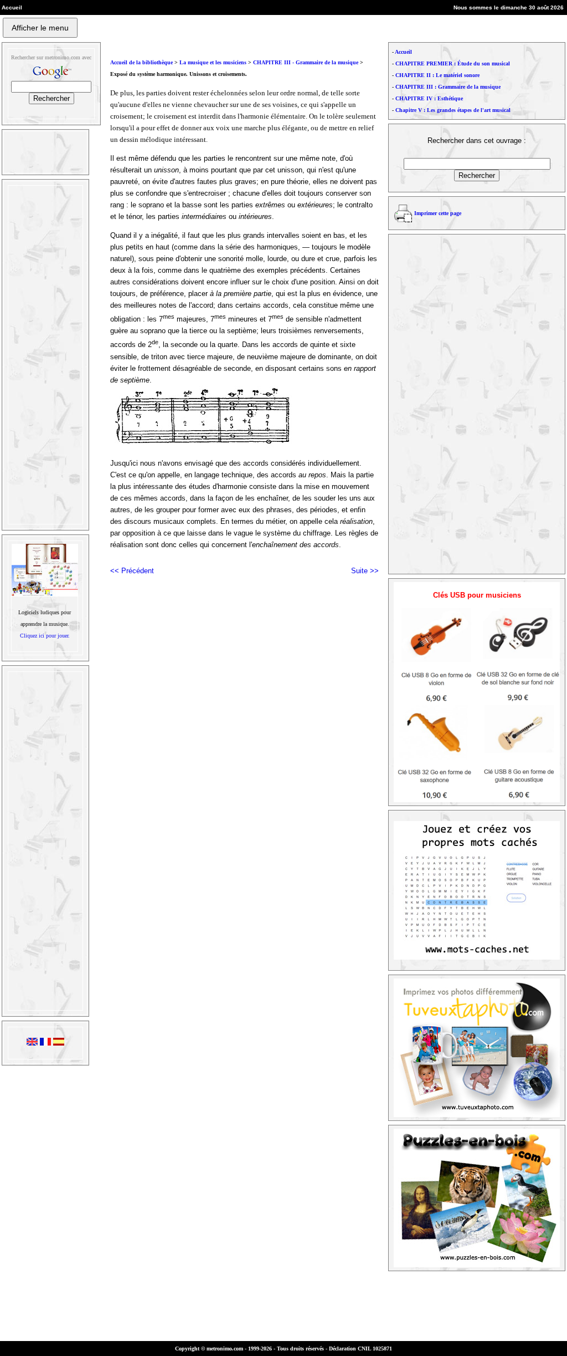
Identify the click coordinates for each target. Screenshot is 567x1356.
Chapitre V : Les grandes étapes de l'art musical (453, 110)
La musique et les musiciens (212, 62)
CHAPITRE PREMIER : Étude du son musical (452, 63)
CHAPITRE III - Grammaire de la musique (306, 62)
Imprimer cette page (437, 213)
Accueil (403, 52)
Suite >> (365, 571)
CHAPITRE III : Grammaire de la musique (448, 87)
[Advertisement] (44, 354)
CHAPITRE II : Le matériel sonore (437, 75)
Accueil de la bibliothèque (141, 62)
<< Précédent (132, 571)
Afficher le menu (40, 27)
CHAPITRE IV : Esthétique (429, 98)
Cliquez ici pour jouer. (45, 636)
